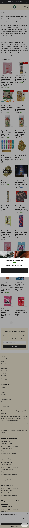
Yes (14, 269)
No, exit (14, 274)
